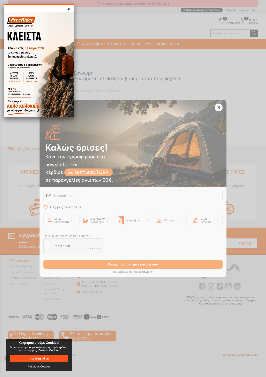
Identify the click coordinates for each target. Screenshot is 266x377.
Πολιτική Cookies (48, 350)
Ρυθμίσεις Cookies (39, 366)
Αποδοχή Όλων (39, 358)
